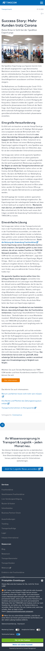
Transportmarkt (7, 9)
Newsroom (6, 554)
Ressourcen (6, 544)
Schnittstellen (7, 508)
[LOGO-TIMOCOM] (10, 2)
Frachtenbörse (7, 490)
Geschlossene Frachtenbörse (13, 494)
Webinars (5, 568)
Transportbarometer (9, 558)
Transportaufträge (9, 528)
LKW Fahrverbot (8, 577)
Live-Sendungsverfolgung (12, 499)
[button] (2, 425)
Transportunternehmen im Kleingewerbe (18, 408)
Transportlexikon (8, 563)
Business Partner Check (11, 513)
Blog (3, 549)
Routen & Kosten (8, 504)
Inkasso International (10, 538)
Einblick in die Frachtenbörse (13, 572)
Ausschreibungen (8, 519)
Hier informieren (10, 380)
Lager (4, 533)
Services (5, 484)
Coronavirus (17, 415)
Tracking (5, 524)
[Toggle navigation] (41, 2)
